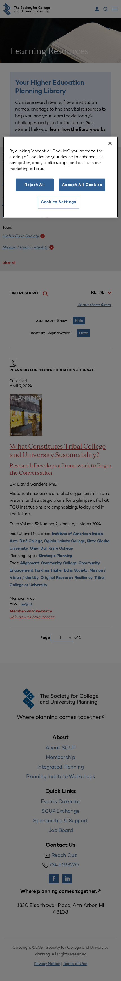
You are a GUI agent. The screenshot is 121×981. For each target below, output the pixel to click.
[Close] (110, 143)
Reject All (34, 185)
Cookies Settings (58, 202)
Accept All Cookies (82, 185)
